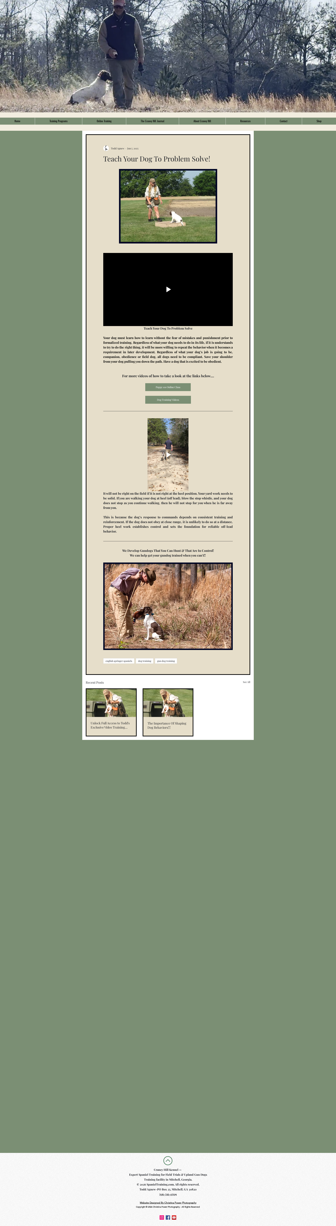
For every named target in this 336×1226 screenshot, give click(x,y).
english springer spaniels (119, 661)
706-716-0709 (168, 1194)
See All (246, 682)
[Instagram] (162, 1217)
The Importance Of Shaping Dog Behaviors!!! (167, 725)
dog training (144, 661)
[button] (58, 121)
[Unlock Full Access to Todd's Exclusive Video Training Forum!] (111, 703)
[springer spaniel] (168, 703)
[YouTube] (174, 1217)
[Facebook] (168, 1217)
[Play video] (168, 289)
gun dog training (166, 661)
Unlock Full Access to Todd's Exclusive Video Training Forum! (110, 725)
